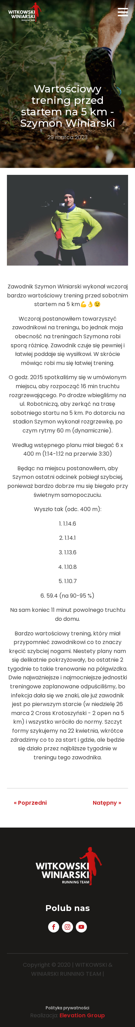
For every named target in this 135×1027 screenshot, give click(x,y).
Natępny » (107, 803)
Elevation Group (82, 1015)
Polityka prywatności (67, 1008)
